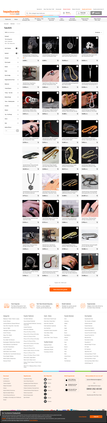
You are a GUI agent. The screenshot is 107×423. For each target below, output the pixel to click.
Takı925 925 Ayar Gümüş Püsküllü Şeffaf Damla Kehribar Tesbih (69, 192)
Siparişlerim (39, 9)
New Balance (67, 335)
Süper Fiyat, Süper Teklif (49, 9)
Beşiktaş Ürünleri (47, 344)
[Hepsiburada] (11, 11)
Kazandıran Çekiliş (89, 339)
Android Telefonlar (28, 327)
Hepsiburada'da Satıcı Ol (98, 9)
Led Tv (4, 349)
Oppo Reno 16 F (88, 351)
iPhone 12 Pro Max (35, 350)
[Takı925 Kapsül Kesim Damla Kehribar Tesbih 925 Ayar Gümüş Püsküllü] (70, 235)
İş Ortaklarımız (6, 381)
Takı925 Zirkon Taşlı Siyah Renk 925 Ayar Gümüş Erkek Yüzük (89, 219)
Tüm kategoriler (8, 39)
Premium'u (13, 14)
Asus (65, 342)
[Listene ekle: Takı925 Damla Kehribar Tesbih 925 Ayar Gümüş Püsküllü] (77, 148)
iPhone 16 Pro (27, 334)
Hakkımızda (6, 378)
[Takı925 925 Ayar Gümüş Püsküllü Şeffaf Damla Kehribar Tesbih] (70, 182)
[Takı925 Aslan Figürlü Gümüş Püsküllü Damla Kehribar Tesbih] (89, 155)
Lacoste (66, 339)
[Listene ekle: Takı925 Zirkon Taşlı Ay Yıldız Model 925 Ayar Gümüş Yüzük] (38, 93)
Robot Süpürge (12, 330)
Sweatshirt (46, 330)
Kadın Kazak (53, 318)
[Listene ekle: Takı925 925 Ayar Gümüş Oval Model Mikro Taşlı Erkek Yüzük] (58, 175)
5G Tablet (87, 346)
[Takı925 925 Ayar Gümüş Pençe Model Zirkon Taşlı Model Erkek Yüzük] (70, 208)
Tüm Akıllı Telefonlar (28, 318)
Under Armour (67, 356)
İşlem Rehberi (27, 397)
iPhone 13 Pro (32, 352)
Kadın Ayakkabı (47, 325)
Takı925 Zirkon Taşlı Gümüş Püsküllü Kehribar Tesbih (29, 83)
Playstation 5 (87, 342)
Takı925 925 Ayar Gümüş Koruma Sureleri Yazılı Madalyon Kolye (50, 55)
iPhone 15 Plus (32, 341)
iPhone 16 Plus (32, 331)
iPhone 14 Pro (27, 338)
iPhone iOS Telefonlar (28, 329)
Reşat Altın (11, 325)
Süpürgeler (5, 330)
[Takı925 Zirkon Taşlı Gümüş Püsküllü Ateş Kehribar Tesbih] (50, 235)
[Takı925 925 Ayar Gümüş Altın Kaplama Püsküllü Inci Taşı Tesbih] (89, 100)
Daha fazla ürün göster (60, 289)
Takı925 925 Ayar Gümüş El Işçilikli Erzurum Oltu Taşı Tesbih (89, 245)
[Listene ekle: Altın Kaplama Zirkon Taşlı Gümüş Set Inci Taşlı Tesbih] (58, 201)
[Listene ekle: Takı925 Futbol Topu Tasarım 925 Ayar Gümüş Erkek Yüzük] (97, 38)
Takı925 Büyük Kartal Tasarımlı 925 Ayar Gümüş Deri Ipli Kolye (31, 192)
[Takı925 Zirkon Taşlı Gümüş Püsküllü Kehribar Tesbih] (30, 73)
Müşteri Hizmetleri (76, 9)
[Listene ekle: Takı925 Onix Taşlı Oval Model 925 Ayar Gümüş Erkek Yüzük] (38, 121)
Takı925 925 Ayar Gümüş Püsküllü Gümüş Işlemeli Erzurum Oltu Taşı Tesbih (89, 192)
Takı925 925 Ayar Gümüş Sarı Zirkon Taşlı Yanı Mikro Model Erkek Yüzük (70, 272)
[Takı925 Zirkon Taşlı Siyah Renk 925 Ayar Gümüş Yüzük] (30, 235)
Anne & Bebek (13, 351)
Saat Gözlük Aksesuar (16, 353)
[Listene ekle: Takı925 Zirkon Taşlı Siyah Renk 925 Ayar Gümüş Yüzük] (38, 228)
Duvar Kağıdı (6, 356)
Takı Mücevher (6, 353)
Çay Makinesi (14, 344)
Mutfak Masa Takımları (15, 342)
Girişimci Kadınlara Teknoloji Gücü (31, 388)
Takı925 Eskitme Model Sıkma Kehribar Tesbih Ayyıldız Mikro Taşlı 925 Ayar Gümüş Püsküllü (90, 139)
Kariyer (5, 388)
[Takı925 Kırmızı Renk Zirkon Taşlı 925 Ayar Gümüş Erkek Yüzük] (50, 73)
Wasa (65, 358)
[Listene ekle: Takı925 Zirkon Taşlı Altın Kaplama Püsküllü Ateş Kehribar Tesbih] (58, 121)
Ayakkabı (54, 325)
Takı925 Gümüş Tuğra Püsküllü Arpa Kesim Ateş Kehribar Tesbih (49, 165)
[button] (30, 60)
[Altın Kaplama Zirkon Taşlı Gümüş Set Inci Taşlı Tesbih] (50, 208)
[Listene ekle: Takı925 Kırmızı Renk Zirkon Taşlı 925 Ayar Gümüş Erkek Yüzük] (58, 66)
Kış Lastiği (5, 339)
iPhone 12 (26, 348)
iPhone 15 (26, 341)
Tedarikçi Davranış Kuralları (30, 385)
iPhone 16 (26, 331)
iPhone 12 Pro (32, 348)
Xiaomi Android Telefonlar (29, 321)
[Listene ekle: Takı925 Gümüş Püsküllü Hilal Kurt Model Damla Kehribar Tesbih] (97, 255)
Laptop (17, 318)
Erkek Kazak (47, 318)
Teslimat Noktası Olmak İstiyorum (31, 390)
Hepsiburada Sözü (89, 318)
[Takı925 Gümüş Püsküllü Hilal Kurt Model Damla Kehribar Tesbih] (89, 262)
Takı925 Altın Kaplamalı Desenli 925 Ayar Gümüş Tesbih (70, 83)
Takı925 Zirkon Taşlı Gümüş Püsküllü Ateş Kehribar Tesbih (49, 245)
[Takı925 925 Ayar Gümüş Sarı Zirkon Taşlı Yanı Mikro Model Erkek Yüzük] (70, 262)
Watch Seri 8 (26, 359)
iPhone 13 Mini (36, 355)
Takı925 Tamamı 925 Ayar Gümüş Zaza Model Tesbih (30, 272)
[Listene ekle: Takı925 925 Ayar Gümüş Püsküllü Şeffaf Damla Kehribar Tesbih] (77, 175)
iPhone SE (26, 345)
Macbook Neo (88, 337)
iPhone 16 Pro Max (35, 334)
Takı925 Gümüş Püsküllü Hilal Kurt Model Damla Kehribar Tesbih (89, 272)
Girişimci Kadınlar (67, 9)
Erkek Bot (46, 323)
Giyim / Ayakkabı (8, 41)
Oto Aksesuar (12, 339)
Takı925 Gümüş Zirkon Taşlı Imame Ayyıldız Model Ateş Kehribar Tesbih (50, 272)
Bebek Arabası (6, 358)
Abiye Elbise (46, 335)
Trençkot (56, 337)
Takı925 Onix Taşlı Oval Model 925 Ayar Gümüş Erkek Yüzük (30, 139)
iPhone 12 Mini (27, 350)
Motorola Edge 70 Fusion (90, 344)
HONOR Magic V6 (89, 363)
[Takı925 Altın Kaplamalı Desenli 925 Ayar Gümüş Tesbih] (70, 73)
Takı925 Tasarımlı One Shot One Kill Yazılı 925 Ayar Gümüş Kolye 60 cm (90, 83)
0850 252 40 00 (94, 389)
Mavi (65, 353)
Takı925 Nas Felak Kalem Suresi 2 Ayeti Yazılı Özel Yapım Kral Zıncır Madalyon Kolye (69, 55)
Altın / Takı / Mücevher (10, 43)
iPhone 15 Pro (27, 343)
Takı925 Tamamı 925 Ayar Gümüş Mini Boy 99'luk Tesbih (69, 139)
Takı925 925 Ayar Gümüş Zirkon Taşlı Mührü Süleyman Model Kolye (31, 55)
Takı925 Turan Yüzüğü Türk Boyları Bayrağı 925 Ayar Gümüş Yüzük (50, 110)
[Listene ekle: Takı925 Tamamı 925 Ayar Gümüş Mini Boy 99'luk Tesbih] (77, 121)
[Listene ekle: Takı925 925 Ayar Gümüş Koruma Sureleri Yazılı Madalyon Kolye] (58, 38)
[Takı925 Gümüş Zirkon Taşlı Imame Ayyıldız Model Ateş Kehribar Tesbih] (50, 262)
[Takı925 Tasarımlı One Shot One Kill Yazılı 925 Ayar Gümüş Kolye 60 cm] (89, 73)
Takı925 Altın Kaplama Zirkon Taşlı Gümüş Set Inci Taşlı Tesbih (50, 219)
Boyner (66, 346)
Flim (7, 335)
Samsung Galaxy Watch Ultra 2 (91, 360)
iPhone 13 (26, 352)
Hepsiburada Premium (87, 9)
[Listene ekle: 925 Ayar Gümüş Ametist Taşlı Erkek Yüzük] (38, 201)
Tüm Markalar (67, 360)
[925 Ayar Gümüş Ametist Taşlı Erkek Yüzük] (30, 208)
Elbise (51, 332)
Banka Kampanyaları (28, 395)
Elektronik (9, 349)
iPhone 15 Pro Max (35, 343)
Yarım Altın (16, 325)
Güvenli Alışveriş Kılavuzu (9, 395)
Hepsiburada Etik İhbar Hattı (94, 395)
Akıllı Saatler (26, 357)
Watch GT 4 (26, 365)
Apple (65, 328)
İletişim (4, 399)
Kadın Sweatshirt (53, 330)
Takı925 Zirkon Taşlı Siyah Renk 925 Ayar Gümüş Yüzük (30, 245)
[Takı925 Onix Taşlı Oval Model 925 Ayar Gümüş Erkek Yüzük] (30, 128)
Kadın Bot (51, 323)
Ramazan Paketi (7, 360)
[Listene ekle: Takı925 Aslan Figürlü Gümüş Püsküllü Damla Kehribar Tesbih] (97, 148)
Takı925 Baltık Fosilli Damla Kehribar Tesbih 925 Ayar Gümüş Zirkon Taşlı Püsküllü (69, 110)
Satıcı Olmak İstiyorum (29, 381)
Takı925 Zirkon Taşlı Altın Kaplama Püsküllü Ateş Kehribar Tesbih (50, 139)
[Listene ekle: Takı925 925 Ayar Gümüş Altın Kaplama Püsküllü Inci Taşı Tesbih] (97, 93)
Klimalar (9, 321)
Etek (48, 337)
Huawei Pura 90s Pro (89, 335)
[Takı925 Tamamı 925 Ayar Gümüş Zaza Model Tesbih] (30, 262)
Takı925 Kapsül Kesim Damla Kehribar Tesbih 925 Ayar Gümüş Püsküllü (69, 245)
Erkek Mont (46, 321)
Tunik (51, 337)
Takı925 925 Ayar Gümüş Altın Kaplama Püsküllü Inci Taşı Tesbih (89, 110)
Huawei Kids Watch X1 (90, 330)
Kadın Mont (52, 321)
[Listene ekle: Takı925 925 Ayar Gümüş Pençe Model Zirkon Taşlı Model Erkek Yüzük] (77, 201)
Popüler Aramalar (88, 323)
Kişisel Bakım (11, 346)
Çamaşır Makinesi (7, 323)
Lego (65, 344)
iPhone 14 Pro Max (35, 338)
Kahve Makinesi (7, 344)
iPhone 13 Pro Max (28, 355)
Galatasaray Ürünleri (48, 349)
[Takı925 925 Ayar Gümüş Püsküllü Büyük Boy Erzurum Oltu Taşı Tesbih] (30, 155)
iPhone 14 (26, 336)
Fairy (65, 351)
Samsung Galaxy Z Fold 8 (90, 353)
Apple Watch (33, 357)
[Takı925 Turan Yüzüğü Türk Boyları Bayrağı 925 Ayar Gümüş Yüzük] (50, 100)
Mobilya (11, 356)
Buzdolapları (6, 342)
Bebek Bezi (13, 358)
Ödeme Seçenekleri (28, 392)
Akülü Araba (6, 351)
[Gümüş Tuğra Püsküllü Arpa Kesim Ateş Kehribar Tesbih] (50, 155)
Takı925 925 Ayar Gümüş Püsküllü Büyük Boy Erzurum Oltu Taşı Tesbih (30, 165)
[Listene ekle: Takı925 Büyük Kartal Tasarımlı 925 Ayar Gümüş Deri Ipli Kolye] (38, 175)
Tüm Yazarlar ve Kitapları (90, 321)
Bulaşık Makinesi (16, 323)
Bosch (65, 332)
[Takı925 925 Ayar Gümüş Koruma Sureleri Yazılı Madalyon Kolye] (50, 45)
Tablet (9, 318)
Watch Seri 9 (33, 359)
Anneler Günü (6, 337)
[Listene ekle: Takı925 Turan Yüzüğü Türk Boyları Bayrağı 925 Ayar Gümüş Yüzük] (58, 93)
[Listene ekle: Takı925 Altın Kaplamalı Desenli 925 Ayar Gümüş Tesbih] (77, 66)
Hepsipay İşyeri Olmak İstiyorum (31, 383)
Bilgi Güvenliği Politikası (8, 392)
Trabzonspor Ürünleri (48, 347)
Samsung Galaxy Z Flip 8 (90, 358)
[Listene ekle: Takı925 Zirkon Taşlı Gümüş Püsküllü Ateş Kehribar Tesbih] (58, 228)
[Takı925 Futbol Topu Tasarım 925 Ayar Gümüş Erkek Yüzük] (89, 45)
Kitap (4, 335)
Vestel (65, 330)
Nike (65, 325)
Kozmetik (5, 346)
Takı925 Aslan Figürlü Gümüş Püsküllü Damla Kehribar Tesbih (89, 165)
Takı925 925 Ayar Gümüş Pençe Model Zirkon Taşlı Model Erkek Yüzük (69, 219)
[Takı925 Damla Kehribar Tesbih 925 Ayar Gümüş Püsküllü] (70, 155)
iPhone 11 (31, 345)
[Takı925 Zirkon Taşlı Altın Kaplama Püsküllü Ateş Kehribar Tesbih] (50, 128)
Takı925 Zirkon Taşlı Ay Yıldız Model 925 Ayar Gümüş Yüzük (29, 110)
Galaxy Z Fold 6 (34, 362)
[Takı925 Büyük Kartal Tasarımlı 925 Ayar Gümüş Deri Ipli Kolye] (30, 182)
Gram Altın (5, 325)
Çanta (45, 337)
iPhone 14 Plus (32, 336)
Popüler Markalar (88, 325)
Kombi (4, 321)
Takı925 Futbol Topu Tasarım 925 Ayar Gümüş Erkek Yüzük (89, 55)
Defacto (66, 337)
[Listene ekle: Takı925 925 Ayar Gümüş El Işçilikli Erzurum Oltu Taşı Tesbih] (97, 228)
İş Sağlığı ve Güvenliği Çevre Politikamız (12, 397)
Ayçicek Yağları (6, 328)
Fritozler (9, 332)
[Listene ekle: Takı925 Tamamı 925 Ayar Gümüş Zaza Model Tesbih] (38, 255)
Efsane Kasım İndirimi (89, 328)
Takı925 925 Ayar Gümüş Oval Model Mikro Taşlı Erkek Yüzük (49, 192)
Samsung (66, 321)
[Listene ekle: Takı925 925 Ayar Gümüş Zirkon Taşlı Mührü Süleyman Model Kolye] (38, 38)
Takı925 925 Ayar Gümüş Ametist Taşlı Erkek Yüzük (30, 219)
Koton (65, 349)
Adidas (65, 323)
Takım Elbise (46, 332)
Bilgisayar (5, 318)
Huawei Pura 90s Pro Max (90, 332)
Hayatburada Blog (28, 378)
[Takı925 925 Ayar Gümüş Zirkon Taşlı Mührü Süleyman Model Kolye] (30, 45)
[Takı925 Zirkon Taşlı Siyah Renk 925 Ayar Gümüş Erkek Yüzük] (89, 208)
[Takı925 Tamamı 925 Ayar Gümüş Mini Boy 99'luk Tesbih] (70, 128)
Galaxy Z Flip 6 (27, 362)
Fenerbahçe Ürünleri (48, 351)
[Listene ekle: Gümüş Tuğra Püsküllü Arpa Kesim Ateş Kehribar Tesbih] (58, 148)
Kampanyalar (58, 9)
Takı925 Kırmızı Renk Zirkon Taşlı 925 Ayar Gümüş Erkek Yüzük (49, 83)
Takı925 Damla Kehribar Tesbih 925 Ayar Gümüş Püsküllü (69, 165)
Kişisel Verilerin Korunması (9, 390)
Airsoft (4, 332)
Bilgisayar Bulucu (33, 365)
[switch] (17, 48)
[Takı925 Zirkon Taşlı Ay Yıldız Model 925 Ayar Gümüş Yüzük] (30, 100)
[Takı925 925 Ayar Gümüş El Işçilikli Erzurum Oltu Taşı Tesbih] (89, 235)
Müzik (10, 335)
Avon (65, 318)
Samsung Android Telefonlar (30, 323)
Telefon (13, 318)
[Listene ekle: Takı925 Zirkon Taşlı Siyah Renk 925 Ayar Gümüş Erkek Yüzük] (97, 201)
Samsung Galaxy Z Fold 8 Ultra (91, 356)
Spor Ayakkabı (47, 328)
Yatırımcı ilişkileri (7, 383)
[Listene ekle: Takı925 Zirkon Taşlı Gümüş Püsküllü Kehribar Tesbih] (38, 66)
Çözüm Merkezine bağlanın (94, 379)
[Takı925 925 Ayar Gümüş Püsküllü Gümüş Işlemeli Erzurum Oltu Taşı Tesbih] (89, 182)
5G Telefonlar (88, 349)
